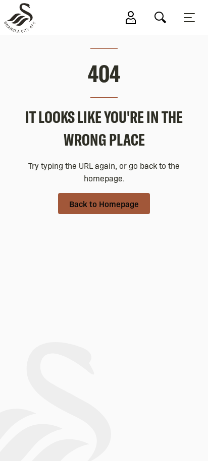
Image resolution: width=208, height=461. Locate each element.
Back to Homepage (104, 203)
